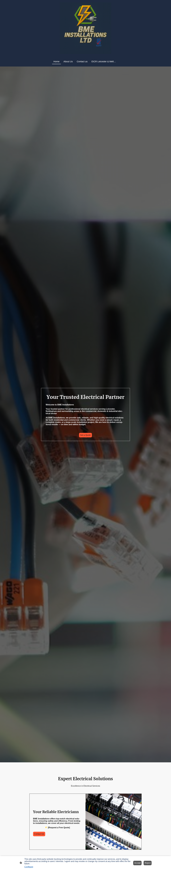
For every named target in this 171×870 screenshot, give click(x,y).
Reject (147, 863)
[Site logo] (85, 28)
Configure (28, 867)
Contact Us (39, 834)
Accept (137, 863)
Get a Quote (85, 435)
